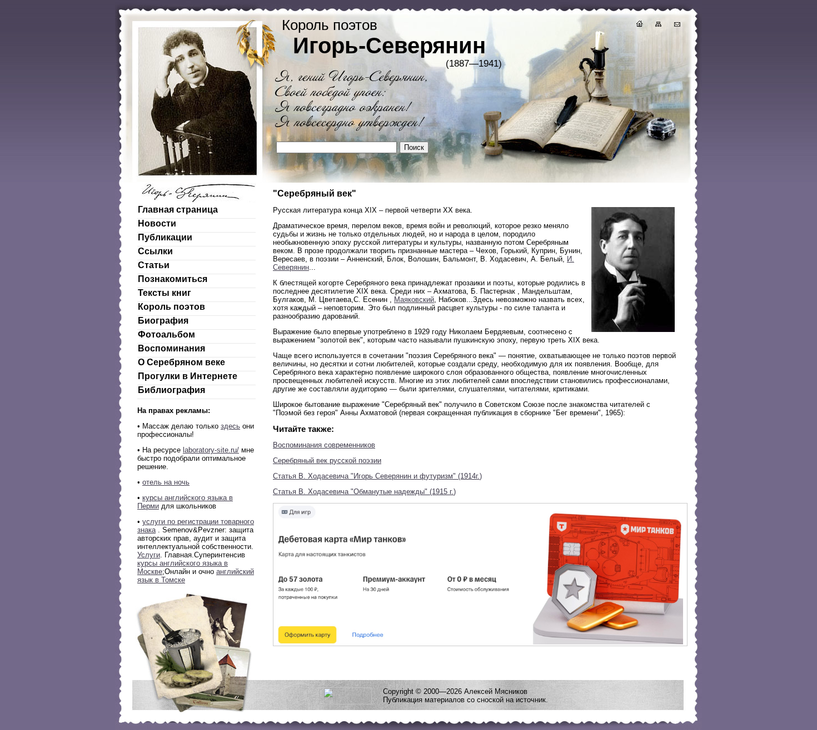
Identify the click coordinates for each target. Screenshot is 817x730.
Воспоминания (171, 348)
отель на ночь (166, 482)
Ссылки (155, 251)
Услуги (148, 555)
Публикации (165, 237)
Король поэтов (171, 306)
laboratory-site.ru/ (211, 450)
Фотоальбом (166, 334)
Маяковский (414, 299)
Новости (157, 223)
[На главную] (638, 25)
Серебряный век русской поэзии (327, 460)
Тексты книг (164, 293)
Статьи (154, 265)
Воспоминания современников (324, 445)
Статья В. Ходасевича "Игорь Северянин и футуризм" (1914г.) (377, 476)
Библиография (171, 390)
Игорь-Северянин (389, 45)
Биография (163, 320)
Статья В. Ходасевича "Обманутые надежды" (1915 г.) (364, 491)
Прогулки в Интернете (187, 376)
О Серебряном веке (181, 362)
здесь (230, 426)
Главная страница (178, 209)
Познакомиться (172, 279)
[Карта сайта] (657, 25)
